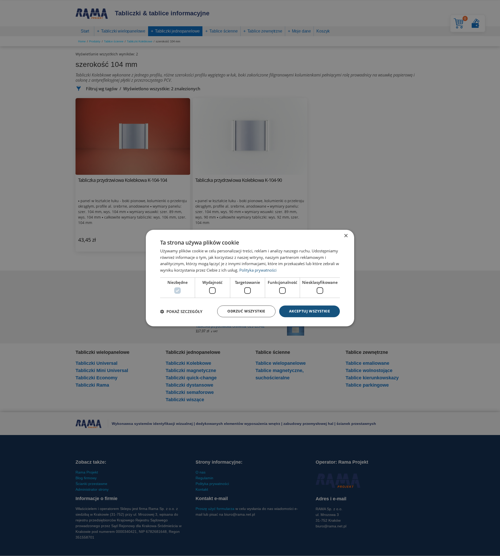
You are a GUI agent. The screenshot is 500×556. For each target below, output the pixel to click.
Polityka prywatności (258, 270)
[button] (181, 311)
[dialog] (250, 278)
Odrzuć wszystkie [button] (246, 311)
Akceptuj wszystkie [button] (309, 311)
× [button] (346, 236)
